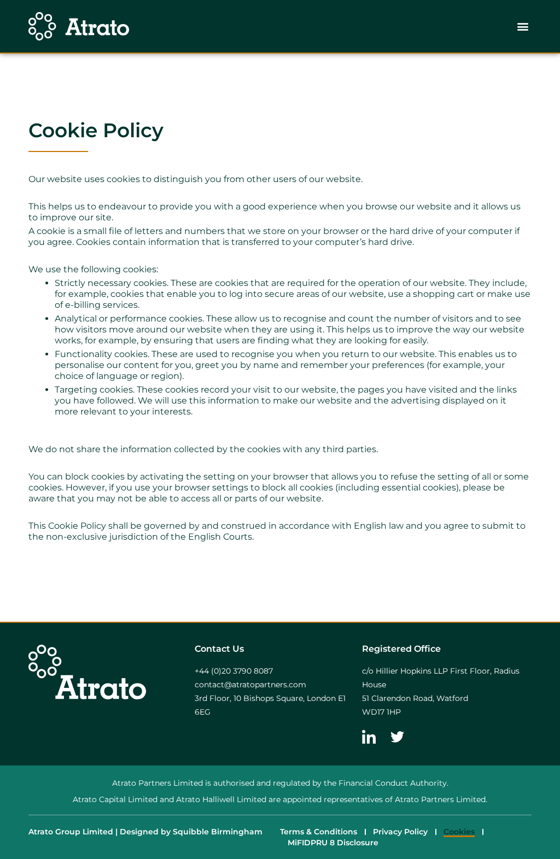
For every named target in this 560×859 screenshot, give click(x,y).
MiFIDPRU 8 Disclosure (333, 843)
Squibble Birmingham (217, 832)
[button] (523, 26)
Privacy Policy (400, 832)
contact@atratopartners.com (250, 684)
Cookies (459, 832)
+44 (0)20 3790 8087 (234, 671)
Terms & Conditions (318, 832)
